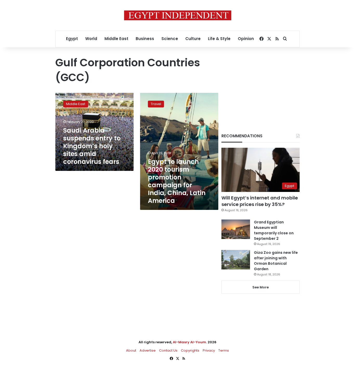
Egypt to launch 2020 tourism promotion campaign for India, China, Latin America (177, 181)
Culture (193, 38)
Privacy (209, 350)
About (131, 350)
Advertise (148, 350)
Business (145, 38)
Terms (223, 350)
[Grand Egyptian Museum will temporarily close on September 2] (235, 229)
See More (260, 287)
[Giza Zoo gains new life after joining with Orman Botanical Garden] (235, 259)
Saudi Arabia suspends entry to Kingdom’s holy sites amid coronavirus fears (92, 146)
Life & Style (219, 38)
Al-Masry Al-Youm (189, 342)
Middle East (116, 38)
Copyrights (190, 350)
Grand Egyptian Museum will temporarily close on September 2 (274, 230)
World (91, 38)
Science (169, 38)
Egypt (72, 38)
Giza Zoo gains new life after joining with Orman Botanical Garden (276, 261)
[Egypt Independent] (177, 15)
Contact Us (168, 350)
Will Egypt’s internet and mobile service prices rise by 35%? (259, 201)
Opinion (246, 38)
